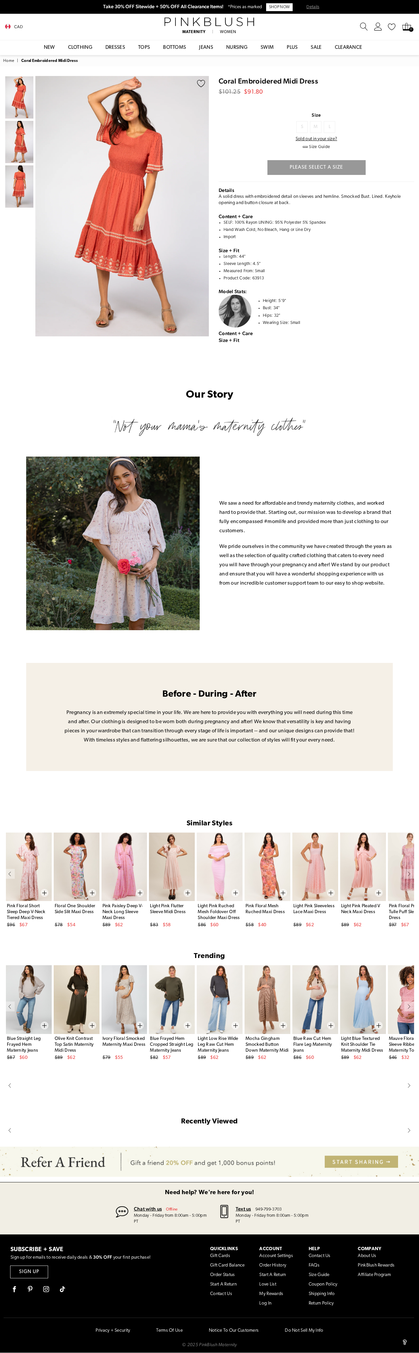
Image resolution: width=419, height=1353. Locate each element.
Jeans (206, 47)
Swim (267, 47)
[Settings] (378, 27)
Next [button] (202, 206)
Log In (265, 1303)
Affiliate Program (374, 1274)
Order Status (222, 1274)
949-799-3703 (268, 1209)
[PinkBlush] (209, 22)
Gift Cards (220, 1255)
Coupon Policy (323, 1284)
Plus (292, 47)
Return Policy (321, 1303)
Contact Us (221, 1293)
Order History (272, 1265)
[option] (122, 206)
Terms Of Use (169, 1330)
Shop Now (279, 7)
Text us (243, 1209)
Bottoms (174, 47)
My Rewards (271, 1293)
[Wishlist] (392, 27)
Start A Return (223, 1284)
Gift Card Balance (227, 1265)
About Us (367, 1255)
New (49, 47)
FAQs (314, 1265)
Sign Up (29, 1271)
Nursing (236, 47)
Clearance (348, 47)
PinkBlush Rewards (376, 1265)
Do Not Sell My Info (304, 1330)
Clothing (80, 47)
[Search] (364, 27)
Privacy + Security (113, 1330)
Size (316, 115)
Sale (316, 47)
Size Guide (319, 1274)
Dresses (115, 47)
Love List (267, 1284)
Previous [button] (42, 206)
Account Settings (276, 1255)
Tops (144, 47)
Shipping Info (322, 1293)
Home (8, 61)
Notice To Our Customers (234, 1330)
